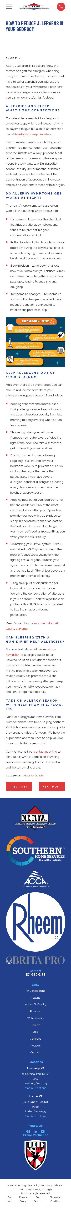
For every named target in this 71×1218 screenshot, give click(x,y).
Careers (35, 1025)
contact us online (45, 751)
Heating (35, 997)
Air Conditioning (35, 990)
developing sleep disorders (32, 134)
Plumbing (35, 1011)
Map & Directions (35, 1088)
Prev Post (19, 786)
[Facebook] (28, 1131)
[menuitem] (9, 1199)
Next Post (52, 786)
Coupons (35, 1038)
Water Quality (35, 1018)
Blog (35, 1031)
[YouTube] (42, 1131)
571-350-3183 (21, 751)
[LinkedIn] (35, 1131)
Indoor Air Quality (32, 775)
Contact (35, 1052)
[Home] (34, 7)
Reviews (36, 1045)
